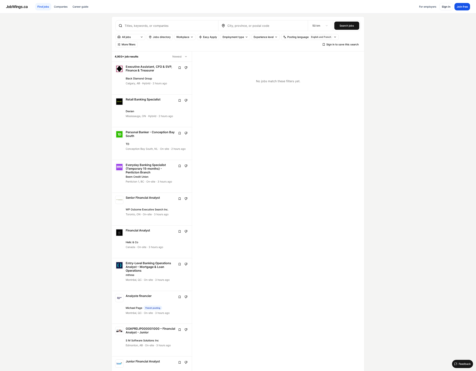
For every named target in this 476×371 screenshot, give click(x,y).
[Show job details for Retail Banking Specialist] (152, 111)
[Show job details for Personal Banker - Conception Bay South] (152, 143)
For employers (427, 6)
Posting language (309, 37)
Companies (61, 6)
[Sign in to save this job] (180, 68)
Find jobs (43, 6)
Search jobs (347, 25)
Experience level (264, 37)
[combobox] (170, 25)
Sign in (446, 6)
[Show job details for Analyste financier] (152, 307)
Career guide (80, 6)
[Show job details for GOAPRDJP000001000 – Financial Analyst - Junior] (152, 340)
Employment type (233, 37)
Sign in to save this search (342, 44)
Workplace (182, 37)
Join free (462, 6)
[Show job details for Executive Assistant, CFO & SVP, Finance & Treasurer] (152, 78)
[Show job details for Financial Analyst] (152, 242)
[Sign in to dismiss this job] (186, 68)
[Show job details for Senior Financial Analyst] (152, 209)
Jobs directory (162, 37)
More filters (129, 44)
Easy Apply (210, 37)
